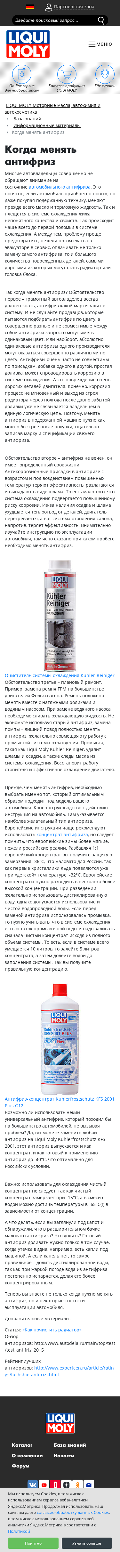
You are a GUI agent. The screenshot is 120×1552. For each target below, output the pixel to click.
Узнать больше (86, 1543)
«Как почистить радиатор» (52, 1330)
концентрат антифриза (62, 834)
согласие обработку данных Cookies (73, 1512)
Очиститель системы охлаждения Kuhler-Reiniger (60, 675)
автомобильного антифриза (60, 187)
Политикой (19, 1531)
